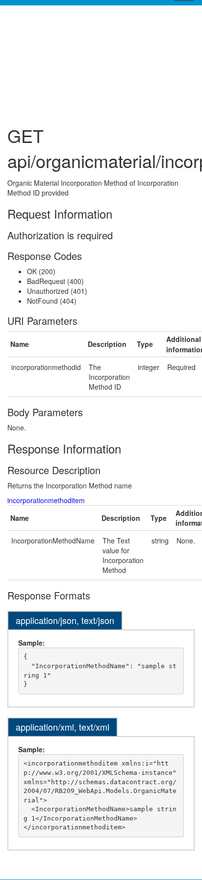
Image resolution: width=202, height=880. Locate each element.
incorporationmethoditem (46, 500)
